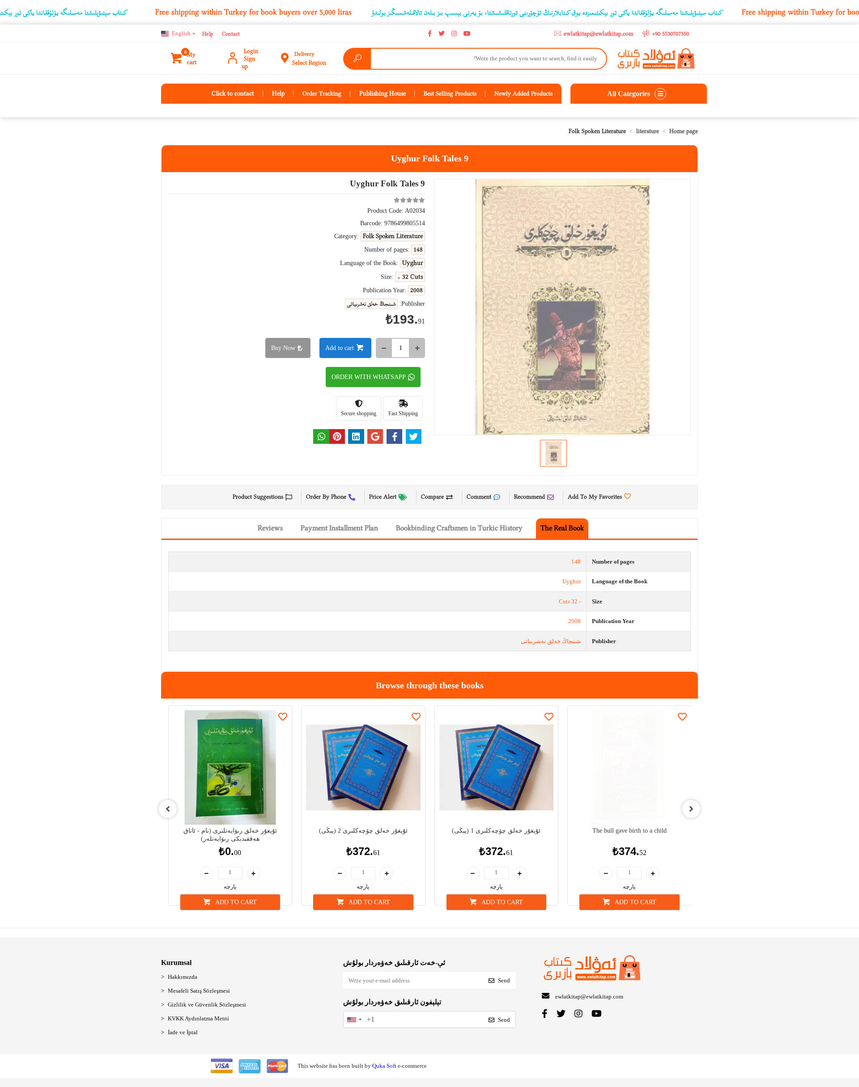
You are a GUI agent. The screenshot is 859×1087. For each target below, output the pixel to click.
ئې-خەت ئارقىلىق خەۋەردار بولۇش (394, 962)
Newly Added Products (523, 93)
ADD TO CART (235, 902)
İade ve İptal (183, 1032)
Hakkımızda (182, 976)
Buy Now (283, 348)
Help (207, 33)
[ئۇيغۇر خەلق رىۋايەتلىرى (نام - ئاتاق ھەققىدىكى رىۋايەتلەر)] (230, 767)
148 (576, 561)
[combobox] (354, 1019)
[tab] (562, 528)
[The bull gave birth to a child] (629, 767)
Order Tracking (321, 93)
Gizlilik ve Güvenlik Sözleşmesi (207, 1004)
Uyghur (571, 581)
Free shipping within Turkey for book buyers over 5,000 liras (253, 12)
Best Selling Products (450, 93)
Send (504, 980)
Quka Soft (384, 1065)
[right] (691, 809)
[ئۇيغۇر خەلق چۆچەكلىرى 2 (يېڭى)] (363, 767)
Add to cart (339, 348)
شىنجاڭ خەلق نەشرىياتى (551, 641)
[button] (189, 58)
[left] (168, 809)
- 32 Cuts (570, 601)
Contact (231, 33)
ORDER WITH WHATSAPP (369, 377)
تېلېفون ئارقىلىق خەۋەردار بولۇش (392, 1002)
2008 (574, 621)
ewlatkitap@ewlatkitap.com (589, 996)
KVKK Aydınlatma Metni (198, 1018)
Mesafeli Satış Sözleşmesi (199, 990)
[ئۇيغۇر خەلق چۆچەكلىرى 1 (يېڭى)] (496, 767)
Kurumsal (176, 962)
